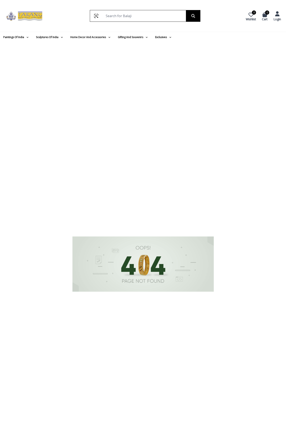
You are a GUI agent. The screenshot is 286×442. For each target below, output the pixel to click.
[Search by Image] (96, 16)
